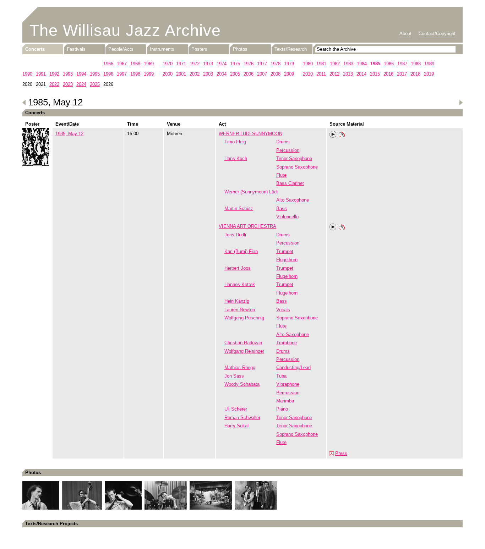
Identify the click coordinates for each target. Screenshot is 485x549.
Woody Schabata (242, 384)
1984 (362, 63)
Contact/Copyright (437, 33)
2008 (275, 74)
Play (333, 134)
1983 (348, 63)
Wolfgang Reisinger (244, 351)
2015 (375, 74)
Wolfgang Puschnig (244, 317)
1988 (416, 63)
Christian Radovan (243, 342)
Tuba (281, 376)
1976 (249, 63)
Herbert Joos (237, 268)
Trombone (286, 342)
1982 (335, 63)
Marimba (285, 400)
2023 (68, 84)
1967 (122, 63)
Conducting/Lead (293, 367)
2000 (168, 74)
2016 (388, 74)
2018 (415, 74)
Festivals (76, 49)
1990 (27, 74)
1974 (222, 63)
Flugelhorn (287, 259)
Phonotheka (342, 135)
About (405, 33)
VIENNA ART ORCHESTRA (247, 226)
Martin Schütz (238, 208)
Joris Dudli (235, 234)
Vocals (283, 309)
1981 (321, 63)
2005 (235, 74)
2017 (402, 74)
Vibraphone (287, 384)
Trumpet (284, 251)
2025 (95, 84)
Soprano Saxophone (297, 167)
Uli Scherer (235, 409)
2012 (334, 74)
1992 (54, 74)
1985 (375, 63)
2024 (81, 84)
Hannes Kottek (239, 284)
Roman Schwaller (242, 417)
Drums (283, 141)
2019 (429, 74)
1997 (122, 74)
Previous (24, 102)
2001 (181, 74)
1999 (149, 74)
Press (341, 453)
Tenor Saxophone (294, 158)
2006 (249, 74)
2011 (321, 74)
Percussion (287, 150)
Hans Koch (235, 158)
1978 (275, 63)
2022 (54, 84)
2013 (348, 74)
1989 (429, 63)
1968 (135, 63)
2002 (195, 74)
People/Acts (120, 49)
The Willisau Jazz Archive (125, 30)
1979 (289, 63)
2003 (208, 74)
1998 (135, 74)
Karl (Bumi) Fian (241, 251)
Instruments (162, 49)
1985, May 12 (69, 133)
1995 (95, 74)
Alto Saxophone (292, 200)
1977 (262, 63)
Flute (281, 175)
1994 (81, 74)
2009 (289, 74)
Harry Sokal (236, 425)
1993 (68, 74)
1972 (195, 63)
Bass (281, 208)
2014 (361, 74)
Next (461, 102)
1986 (389, 63)
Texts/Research (290, 49)
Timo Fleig (235, 141)
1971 (181, 63)
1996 (108, 74)
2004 (222, 74)
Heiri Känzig (236, 301)
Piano (282, 409)
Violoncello (287, 216)
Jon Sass (234, 376)
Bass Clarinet (290, 183)
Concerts (35, 49)
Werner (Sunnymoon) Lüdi (251, 191)
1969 (149, 63)
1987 (402, 63)
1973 (208, 63)
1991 (41, 74)
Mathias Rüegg (239, 367)
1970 (168, 63)
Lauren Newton (239, 309)
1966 (108, 63)
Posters (199, 49)
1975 (235, 63)
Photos (240, 49)
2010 (308, 74)
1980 (308, 63)
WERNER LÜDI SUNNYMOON (250, 133)
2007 (262, 74)
